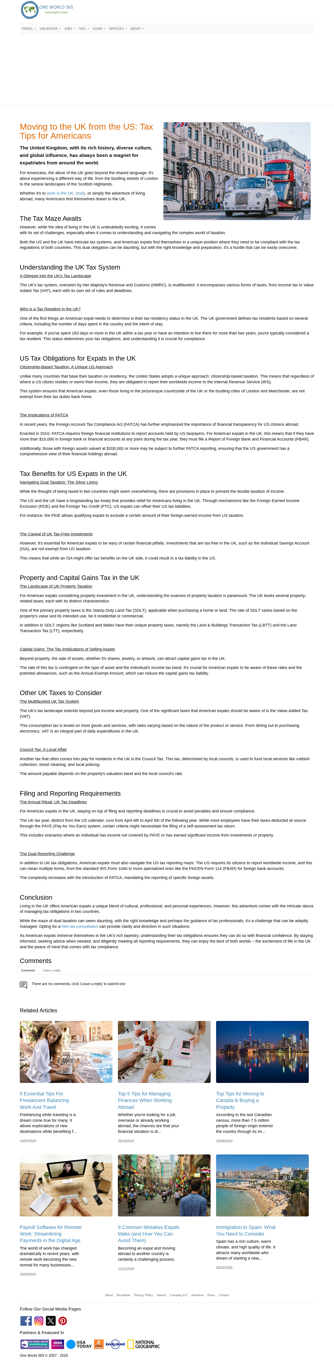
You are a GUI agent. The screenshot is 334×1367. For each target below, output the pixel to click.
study (80, 193)
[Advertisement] (167, 68)
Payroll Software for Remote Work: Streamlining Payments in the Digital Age (51, 1233)
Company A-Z (179, 1295)
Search (161, 1295)
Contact (224, 1295)
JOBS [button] (68, 28)
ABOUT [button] (136, 28)
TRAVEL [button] (28, 28)
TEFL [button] (83, 28)
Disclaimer (123, 1295)
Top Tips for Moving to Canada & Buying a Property (240, 1100)
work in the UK (60, 193)
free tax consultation (80, 926)
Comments (28, 970)
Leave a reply (52, 970)
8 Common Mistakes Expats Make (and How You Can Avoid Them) (148, 1233)
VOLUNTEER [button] (49, 28)
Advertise (197, 1295)
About (109, 1295)
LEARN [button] (98, 28)
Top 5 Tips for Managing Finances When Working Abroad (145, 1100)
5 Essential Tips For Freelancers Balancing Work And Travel (44, 1100)
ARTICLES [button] (117, 28)
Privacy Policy (143, 1295)
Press (211, 1295)
